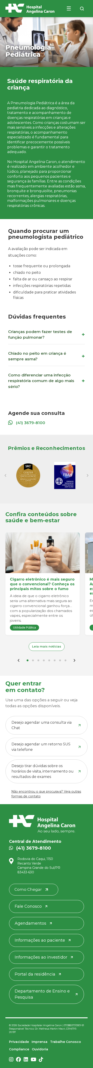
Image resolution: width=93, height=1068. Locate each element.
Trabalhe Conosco (65, 1042)
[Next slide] (87, 475)
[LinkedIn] (26, 1060)
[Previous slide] (5, 475)
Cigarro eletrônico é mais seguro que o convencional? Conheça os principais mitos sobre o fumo (42, 584)
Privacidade (19, 1042)
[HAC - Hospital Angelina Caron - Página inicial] (29, 9)
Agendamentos (30, 923)
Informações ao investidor (41, 957)
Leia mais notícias (46, 646)
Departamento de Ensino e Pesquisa (42, 994)
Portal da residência (35, 974)
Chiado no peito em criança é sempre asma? (37, 356)
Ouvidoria (40, 1049)
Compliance (19, 1049)
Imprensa (39, 1042)
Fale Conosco (28, 906)
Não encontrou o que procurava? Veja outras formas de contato (46, 793)
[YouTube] (33, 1060)
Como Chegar (28, 889)
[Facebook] (18, 1060)
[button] (27, 660)
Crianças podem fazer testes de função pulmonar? (40, 334)
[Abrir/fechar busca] (82, 8)
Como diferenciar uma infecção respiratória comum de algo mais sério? (41, 381)
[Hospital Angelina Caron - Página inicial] (46, 824)
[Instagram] (11, 1060)
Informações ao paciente (40, 940)
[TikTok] (41, 1060)
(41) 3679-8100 (30, 423)
